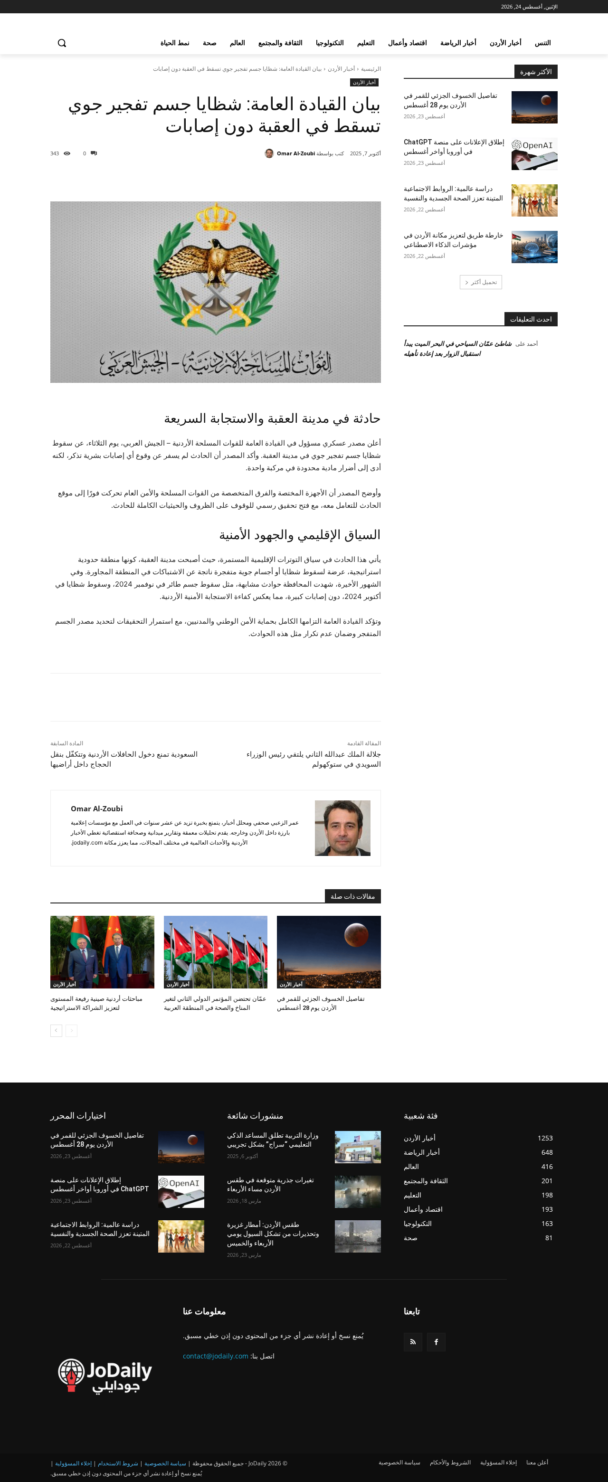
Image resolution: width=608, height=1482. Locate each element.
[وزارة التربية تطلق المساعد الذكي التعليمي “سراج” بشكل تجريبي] (358, 1147)
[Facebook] (318, 177)
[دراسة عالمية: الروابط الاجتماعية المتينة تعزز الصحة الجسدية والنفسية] (535, 200)
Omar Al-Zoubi (296, 153)
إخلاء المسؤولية (73, 1463)
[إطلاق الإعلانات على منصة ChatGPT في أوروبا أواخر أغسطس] (535, 154)
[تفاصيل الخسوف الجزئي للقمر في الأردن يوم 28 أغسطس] (329, 952)
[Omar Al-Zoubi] (271, 153)
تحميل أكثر (484, 282)
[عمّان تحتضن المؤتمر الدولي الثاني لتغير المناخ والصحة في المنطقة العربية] (216, 952)
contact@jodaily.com (215, 1355)
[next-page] (56, 1031)
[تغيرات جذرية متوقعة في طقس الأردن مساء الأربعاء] (358, 1192)
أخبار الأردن (341, 69)
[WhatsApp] (252, 177)
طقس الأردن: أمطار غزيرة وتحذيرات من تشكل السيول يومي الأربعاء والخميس (273, 1234)
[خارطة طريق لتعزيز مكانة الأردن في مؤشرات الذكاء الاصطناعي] (535, 247)
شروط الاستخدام (118, 1463)
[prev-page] (71, 1031)
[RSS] (413, 1342)
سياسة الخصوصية (165, 1463)
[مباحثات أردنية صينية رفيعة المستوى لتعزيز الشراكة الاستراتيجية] (102, 952)
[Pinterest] (274, 177)
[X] (296, 177)
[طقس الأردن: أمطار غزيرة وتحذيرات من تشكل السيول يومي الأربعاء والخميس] (358, 1236)
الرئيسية (371, 69)
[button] (61, 42)
